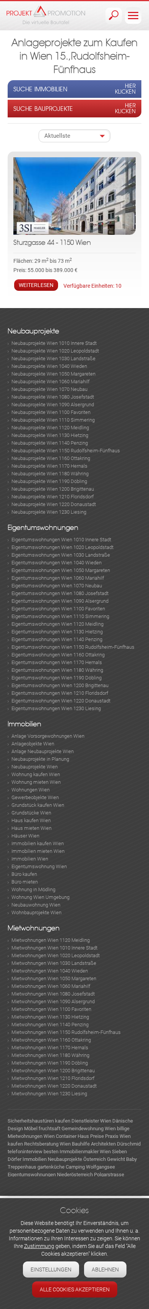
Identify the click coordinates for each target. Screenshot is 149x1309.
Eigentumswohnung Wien (39, 866)
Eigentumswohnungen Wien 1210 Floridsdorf (59, 693)
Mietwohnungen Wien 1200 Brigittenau (53, 1070)
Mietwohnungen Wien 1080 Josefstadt (53, 994)
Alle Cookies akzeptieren (75, 1289)
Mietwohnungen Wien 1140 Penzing (50, 1024)
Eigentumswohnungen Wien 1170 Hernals (56, 662)
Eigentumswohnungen (43, 528)
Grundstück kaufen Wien (37, 805)
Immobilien (24, 724)
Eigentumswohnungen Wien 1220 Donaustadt (60, 701)
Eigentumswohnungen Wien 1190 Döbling (56, 678)
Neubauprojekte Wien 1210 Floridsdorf (52, 497)
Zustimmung (39, 1246)
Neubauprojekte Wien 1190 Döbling (49, 481)
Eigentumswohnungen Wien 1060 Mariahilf (57, 578)
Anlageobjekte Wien (32, 744)
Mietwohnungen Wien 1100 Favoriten (51, 1009)
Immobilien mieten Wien (38, 851)
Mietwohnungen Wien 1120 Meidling (50, 940)
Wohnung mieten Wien (36, 782)
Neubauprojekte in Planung (40, 759)
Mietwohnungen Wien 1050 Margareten (53, 978)
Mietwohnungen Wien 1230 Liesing (49, 1093)
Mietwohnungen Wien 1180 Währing (50, 1055)
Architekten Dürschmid (116, 1144)
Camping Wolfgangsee (90, 1167)
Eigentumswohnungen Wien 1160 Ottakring (58, 655)
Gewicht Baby (122, 1159)
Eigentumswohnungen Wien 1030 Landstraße (60, 555)
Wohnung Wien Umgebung (40, 897)
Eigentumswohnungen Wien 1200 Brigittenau (60, 685)
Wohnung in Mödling (33, 889)
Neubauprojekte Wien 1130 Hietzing (49, 435)
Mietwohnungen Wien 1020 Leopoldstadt (55, 955)
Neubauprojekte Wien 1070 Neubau (49, 389)
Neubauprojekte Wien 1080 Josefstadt (52, 397)
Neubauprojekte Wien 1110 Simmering (53, 420)
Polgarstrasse (109, 1174)
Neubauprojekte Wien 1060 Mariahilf (50, 381)
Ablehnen (105, 1269)
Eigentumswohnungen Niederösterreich (50, 1174)
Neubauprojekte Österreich (77, 1159)
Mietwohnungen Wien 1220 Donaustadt (54, 1086)
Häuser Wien (25, 836)
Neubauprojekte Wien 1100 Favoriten (51, 412)
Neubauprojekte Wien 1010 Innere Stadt (54, 343)
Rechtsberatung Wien (47, 1144)
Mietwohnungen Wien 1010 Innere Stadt (54, 948)
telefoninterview (25, 1151)
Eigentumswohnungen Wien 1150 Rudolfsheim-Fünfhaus (72, 647)
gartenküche (51, 1167)
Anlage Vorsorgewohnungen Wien (47, 736)
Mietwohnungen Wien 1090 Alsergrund (53, 1001)
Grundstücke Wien (31, 813)
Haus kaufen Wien (31, 820)
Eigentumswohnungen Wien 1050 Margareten (60, 570)
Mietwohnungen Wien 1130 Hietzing (50, 1017)
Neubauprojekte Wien (34, 767)
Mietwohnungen (34, 928)
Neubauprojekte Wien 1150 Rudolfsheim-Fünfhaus (65, 450)
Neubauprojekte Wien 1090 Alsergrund (52, 404)
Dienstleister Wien (91, 1121)
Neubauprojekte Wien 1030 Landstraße (53, 358)
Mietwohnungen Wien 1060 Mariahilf (50, 986)
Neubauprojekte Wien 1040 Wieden (49, 366)
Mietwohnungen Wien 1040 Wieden (49, 971)
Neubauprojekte (33, 331)
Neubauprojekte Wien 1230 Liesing (48, 512)
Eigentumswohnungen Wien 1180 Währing (57, 670)
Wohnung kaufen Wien (35, 774)
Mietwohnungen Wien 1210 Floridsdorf (52, 1078)
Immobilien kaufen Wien (37, 843)
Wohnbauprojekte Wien (36, 912)
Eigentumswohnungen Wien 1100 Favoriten (58, 609)
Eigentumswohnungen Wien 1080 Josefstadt (60, 593)
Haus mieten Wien (31, 828)
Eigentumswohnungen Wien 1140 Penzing (56, 639)
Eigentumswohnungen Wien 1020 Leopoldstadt (62, 547)
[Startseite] (46, 15)
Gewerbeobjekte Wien (35, 797)
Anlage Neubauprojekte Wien (42, 751)
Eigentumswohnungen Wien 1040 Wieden (56, 562)
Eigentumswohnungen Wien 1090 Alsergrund (60, 601)
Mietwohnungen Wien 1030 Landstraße (53, 963)
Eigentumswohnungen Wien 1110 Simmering (60, 616)
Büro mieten (24, 882)
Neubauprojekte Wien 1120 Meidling (50, 427)
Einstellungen (51, 1269)
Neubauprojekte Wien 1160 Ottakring (50, 458)
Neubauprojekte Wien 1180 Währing (50, 473)
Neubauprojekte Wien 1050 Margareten (53, 374)
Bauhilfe (81, 1144)
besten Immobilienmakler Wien (77, 1151)
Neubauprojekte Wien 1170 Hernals (49, 466)
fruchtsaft (49, 1128)
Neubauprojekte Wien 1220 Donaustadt (53, 504)
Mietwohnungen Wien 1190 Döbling (49, 1063)
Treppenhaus (22, 1167)
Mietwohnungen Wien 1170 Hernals (49, 1047)
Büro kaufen (24, 874)
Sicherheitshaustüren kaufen (39, 1121)
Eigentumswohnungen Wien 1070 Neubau (56, 586)
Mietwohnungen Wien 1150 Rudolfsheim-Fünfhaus (66, 1032)
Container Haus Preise (80, 1136)
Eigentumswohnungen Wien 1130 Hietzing (57, 632)
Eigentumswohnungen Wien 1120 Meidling (57, 624)
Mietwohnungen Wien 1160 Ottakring (51, 1040)
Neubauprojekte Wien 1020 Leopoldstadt (55, 351)
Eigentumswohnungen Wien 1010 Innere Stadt (61, 539)
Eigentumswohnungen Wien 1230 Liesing (56, 708)
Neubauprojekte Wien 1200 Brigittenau (52, 489)
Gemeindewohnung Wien (89, 1128)
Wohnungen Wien (30, 790)
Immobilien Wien (29, 859)
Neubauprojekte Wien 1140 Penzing (49, 443)
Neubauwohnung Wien (35, 905)
